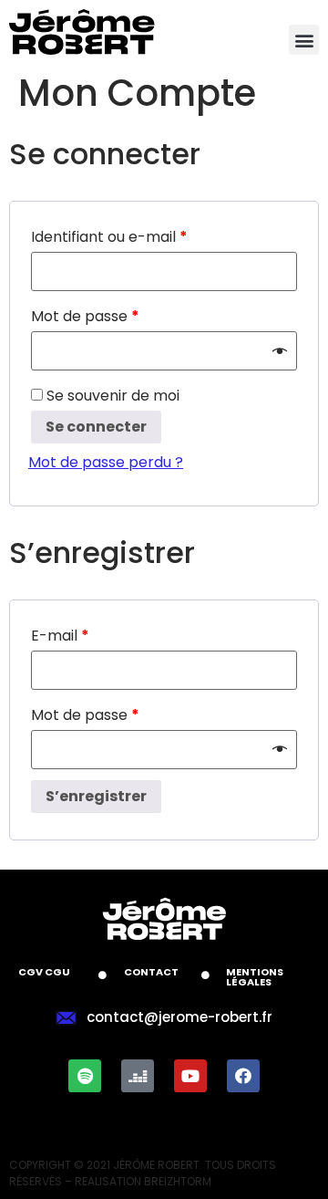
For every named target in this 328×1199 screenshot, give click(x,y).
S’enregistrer (96, 796)
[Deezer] (137, 1075)
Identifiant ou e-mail (109, 236)
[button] (304, 40)
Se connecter (96, 426)
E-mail (60, 635)
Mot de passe (85, 316)
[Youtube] (190, 1075)
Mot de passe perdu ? (105, 462)
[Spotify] (84, 1075)
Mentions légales (254, 976)
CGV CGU (44, 971)
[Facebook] (243, 1075)
